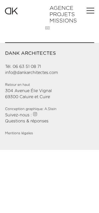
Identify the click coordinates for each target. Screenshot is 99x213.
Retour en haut (17, 85)
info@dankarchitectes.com (31, 73)
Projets (62, 14)
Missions (63, 20)
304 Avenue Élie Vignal (28, 91)
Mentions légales (19, 133)
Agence (61, 8)
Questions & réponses (26, 121)
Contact (47, 28)
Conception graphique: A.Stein (30, 109)
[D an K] (27, 11)
